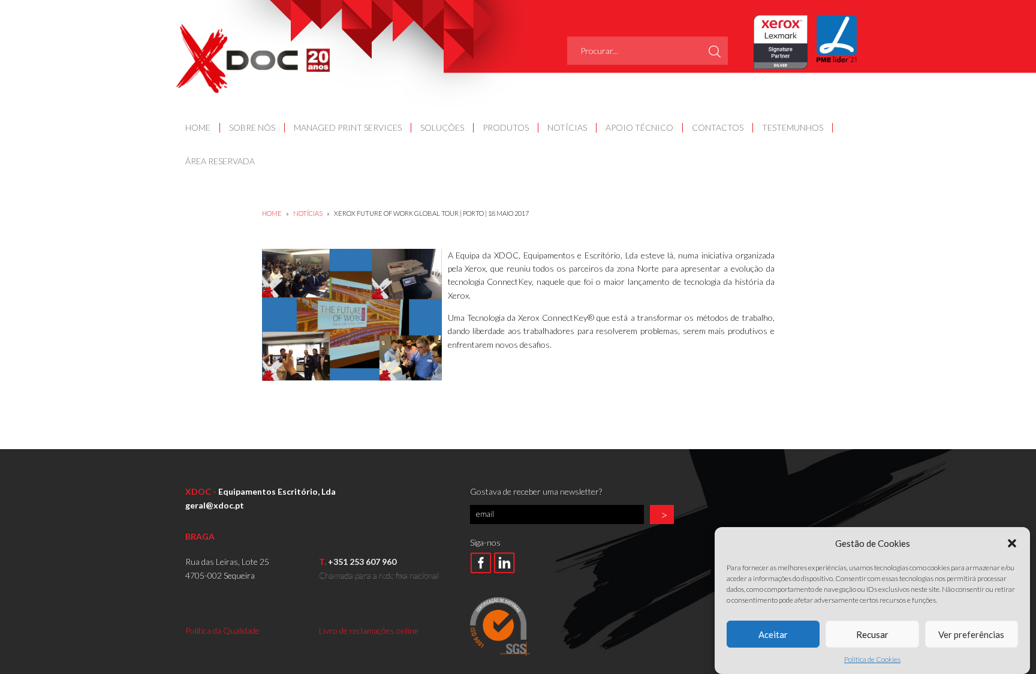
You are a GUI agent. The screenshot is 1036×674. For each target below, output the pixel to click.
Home (272, 213)
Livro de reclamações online (368, 630)
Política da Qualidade (222, 630)
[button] (1012, 543)
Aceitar (773, 633)
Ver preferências (971, 633)
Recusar (872, 633)
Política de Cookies (872, 659)
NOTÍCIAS (308, 213)
